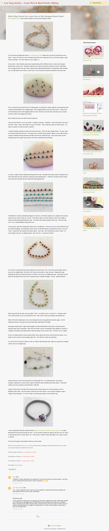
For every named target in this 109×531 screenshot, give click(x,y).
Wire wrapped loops (14, 18)
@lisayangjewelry (19, 465)
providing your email (25, 445)
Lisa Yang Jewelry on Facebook (29, 452)
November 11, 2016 (18, 494)
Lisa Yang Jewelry (18, 487)
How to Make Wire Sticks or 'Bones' (92, 96)
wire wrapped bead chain (35, 55)
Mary (14, 477)
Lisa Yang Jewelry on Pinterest (27, 456)
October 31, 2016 (17, 483)
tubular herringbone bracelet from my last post (47, 430)
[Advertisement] (78, 64)
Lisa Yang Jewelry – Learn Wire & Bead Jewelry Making (31, 2)
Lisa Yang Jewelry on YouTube (27, 460)
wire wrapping (12, 469)
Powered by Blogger (55, 525)
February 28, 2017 (18, 509)
